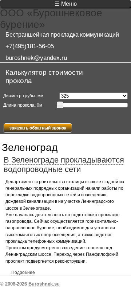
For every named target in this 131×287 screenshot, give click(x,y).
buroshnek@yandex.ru (36, 57)
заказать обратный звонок (37, 128)
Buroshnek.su (44, 284)
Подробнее (23, 272)
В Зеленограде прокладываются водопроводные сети (64, 164)
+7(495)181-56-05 (29, 46)
